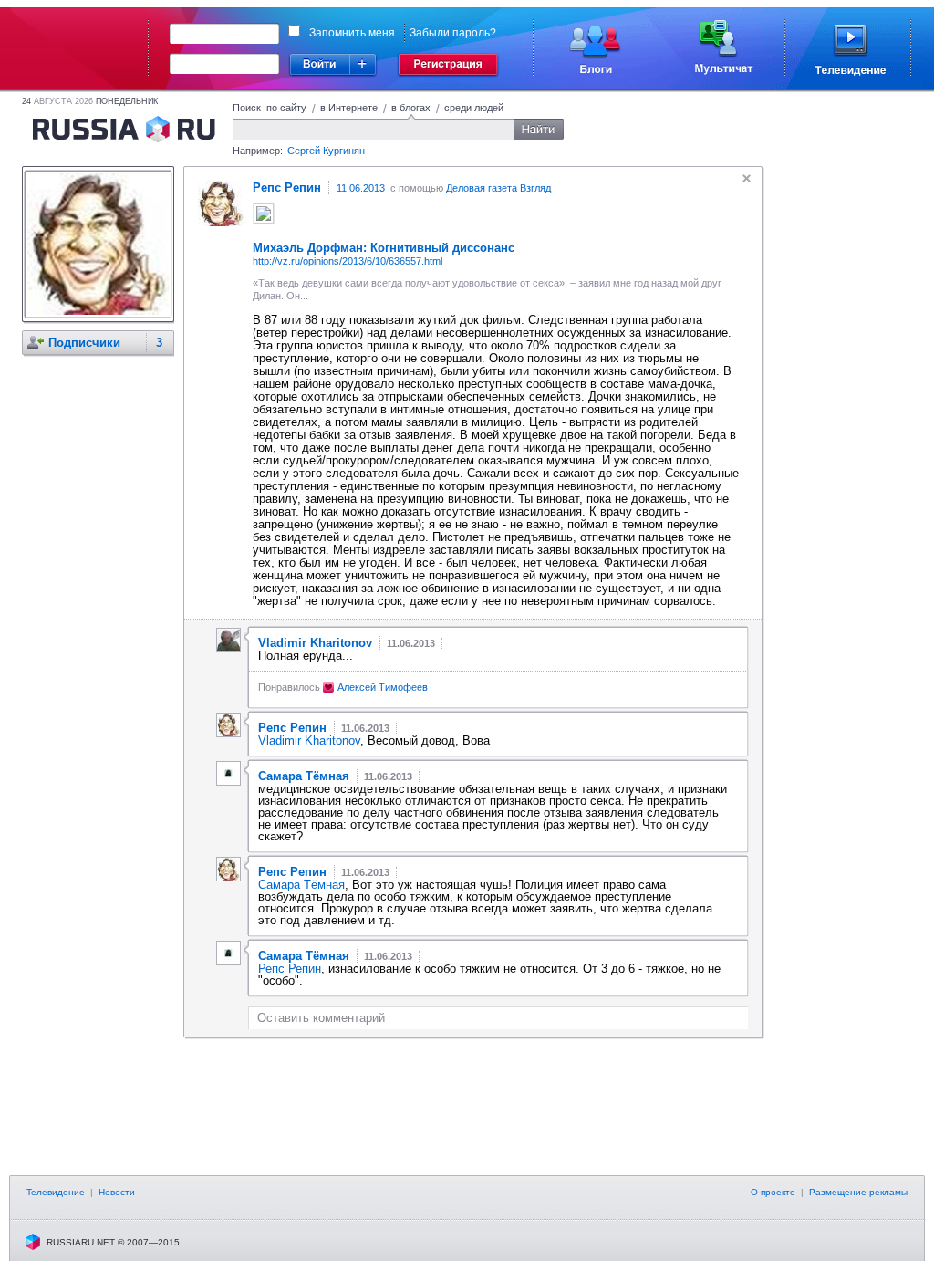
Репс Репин (289, 968)
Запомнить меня (352, 32)
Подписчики (84, 342)
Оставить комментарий (321, 1018)
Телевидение (55, 1192)
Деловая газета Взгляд (498, 187)
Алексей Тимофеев (382, 687)
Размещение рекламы (858, 1192)
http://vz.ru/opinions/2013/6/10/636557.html (347, 260)
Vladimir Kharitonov (309, 740)
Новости (117, 1192)
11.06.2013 (361, 187)
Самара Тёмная (301, 884)
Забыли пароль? (453, 32)
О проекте (773, 1192)
